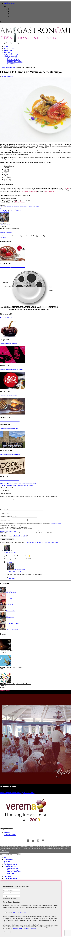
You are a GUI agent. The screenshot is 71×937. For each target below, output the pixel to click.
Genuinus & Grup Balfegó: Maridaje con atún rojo (11, 369)
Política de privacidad (20, 536)
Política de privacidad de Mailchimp (24, 928)
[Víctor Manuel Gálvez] (3, 623)
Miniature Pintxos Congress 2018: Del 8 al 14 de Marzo (12, 267)
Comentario (4, 510)
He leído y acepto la (15, 536)
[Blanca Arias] (3, 617)
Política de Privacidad (9, 3)
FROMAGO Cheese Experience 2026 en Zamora (15, 684)
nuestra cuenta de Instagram (29, 191)
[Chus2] (3, 598)
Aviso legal (6, 2)
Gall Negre (3, 207)
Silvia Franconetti (7, 76)
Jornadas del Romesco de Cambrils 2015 (9, 343)
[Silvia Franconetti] (3, 592)
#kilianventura (49, 191)
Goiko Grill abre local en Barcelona (16, 485)
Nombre (3, 513)
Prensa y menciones (14, 872)
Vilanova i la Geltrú (33, 207)
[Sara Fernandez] (3, 611)
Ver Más (3, 237)
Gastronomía (23, 207)
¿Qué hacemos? (12, 868)
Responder (9, 562)
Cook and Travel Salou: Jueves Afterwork (9, 480)
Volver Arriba (4, 852)
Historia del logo (13, 870)
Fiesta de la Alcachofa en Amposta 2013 (9, 428)
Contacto (10, 873)
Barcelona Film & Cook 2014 (6, 317)
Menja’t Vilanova (20, 202)
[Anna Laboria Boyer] (3, 629)
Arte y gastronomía (10, 865)
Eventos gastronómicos (8, 67)
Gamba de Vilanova (13, 207)
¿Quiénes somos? (10, 866)
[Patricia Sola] (3, 604)
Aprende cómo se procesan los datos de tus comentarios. (42, 542)
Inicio (5, 858)
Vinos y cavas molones (8, 786)
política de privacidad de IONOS (8, 531)
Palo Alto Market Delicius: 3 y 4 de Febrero (10, 420)
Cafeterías (7, 861)
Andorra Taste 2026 (6, 651)
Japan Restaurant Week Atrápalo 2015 (8, 395)
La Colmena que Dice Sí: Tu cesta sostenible (18, 484)
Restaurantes (8, 859)
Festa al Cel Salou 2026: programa (11, 667)
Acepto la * (16, 912)
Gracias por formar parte (6, 232)
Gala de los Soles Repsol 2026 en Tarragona (10, 454)
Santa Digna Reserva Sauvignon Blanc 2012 (17, 793)
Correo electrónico (6, 516)
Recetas (6, 863)
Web (1, 520)
